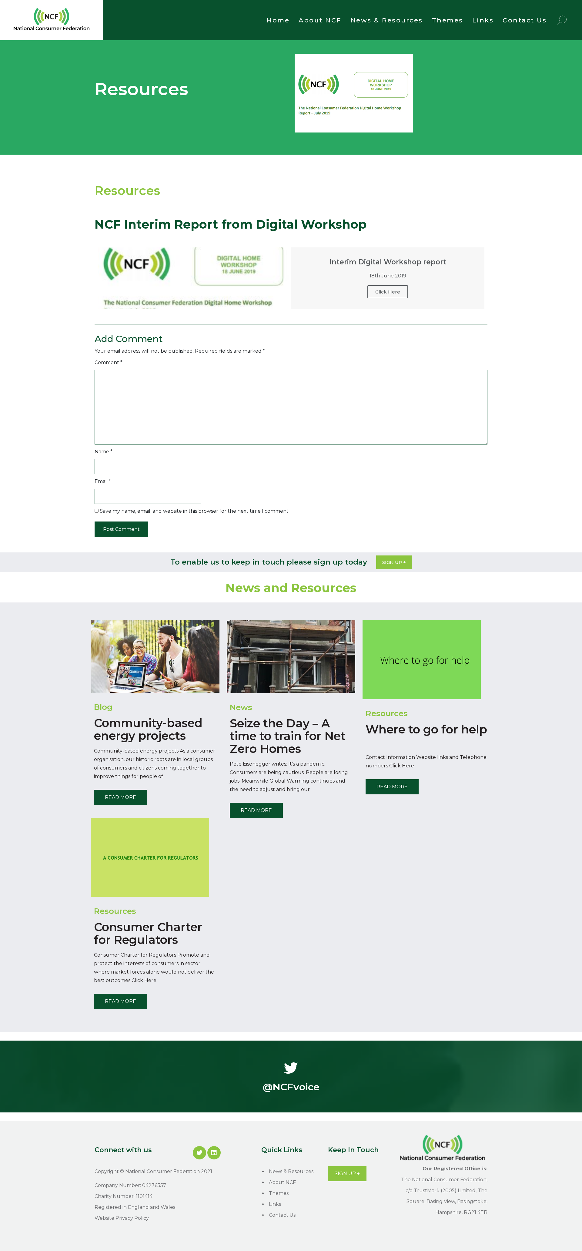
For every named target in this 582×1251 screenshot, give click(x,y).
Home (277, 20)
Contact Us (525, 20)
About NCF (320, 20)
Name (103, 451)
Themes (447, 20)
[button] (394, 562)
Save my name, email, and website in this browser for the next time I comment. (194, 511)
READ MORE (120, 797)
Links (483, 20)
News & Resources (386, 20)
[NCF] (51, 31)
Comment (108, 362)
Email (103, 481)
